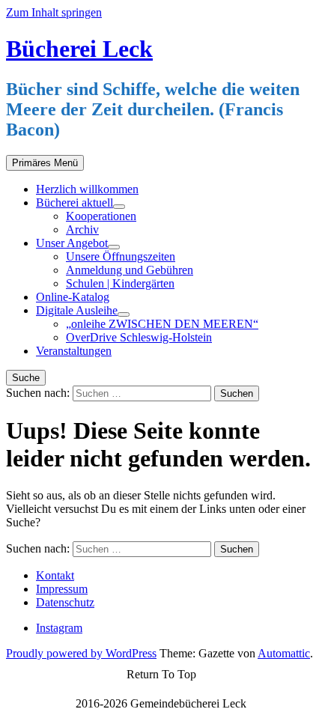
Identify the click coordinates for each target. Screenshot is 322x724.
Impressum (62, 588)
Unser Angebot (72, 243)
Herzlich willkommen (87, 189)
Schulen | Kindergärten (120, 283)
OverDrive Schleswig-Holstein (139, 337)
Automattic (284, 653)
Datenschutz (65, 602)
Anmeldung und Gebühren (129, 270)
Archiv (82, 229)
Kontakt (55, 575)
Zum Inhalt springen (54, 12)
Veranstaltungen (74, 350)
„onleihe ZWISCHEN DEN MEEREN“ (162, 323)
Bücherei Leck (79, 48)
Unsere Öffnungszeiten (120, 256)
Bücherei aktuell (74, 202)
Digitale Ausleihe (77, 310)
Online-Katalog (72, 296)
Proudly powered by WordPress (81, 653)
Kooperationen (101, 216)
